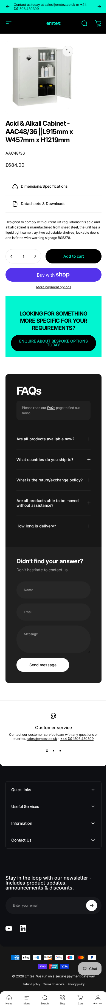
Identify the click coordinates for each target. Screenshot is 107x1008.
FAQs (51, 423)
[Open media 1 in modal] (67, 51)
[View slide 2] (51, 770)
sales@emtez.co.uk (40, 758)
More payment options (51, 302)
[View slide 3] (58, 770)
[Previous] (8, 6)
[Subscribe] (87, 925)
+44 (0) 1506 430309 (75, 758)
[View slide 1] (45, 770)
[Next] (99, 6)
